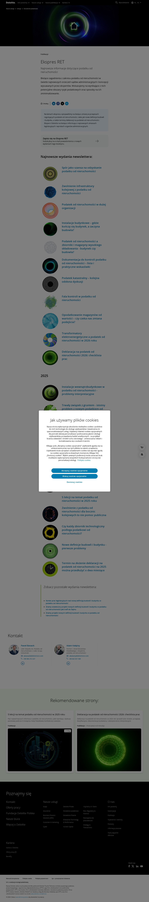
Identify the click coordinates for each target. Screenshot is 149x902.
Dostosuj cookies (74, 482)
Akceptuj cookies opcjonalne (75, 470)
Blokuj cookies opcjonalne (74, 476)
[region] (74, 451)
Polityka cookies (84, 460)
